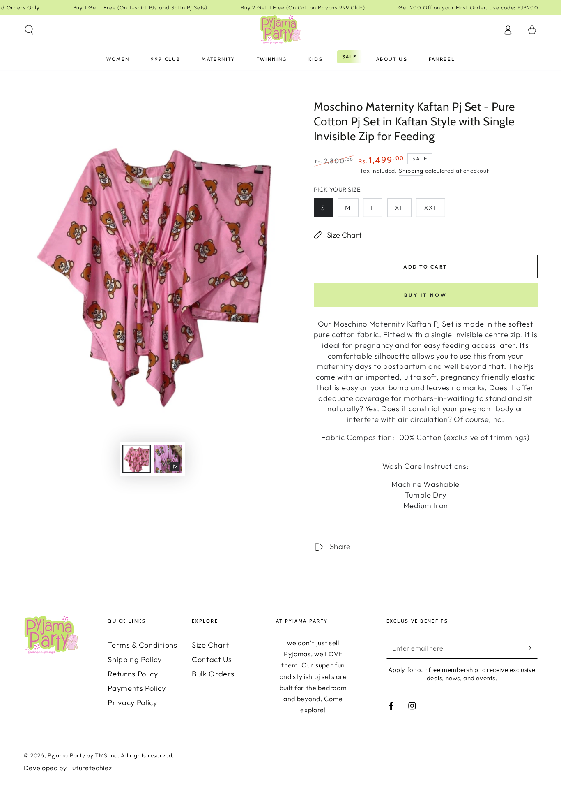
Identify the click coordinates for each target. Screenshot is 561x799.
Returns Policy (133, 674)
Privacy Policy (132, 702)
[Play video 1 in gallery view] (168, 459)
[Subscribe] (532, 647)
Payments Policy (137, 688)
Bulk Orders (213, 674)
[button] (28, 29)
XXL (430, 208)
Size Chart (211, 645)
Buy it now (425, 295)
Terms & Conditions (142, 645)
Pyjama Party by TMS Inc (82, 755)
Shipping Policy (134, 659)
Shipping (411, 170)
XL (399, 208)
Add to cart (425, 267)
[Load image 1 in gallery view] (136, 459)
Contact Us (212, 659)
